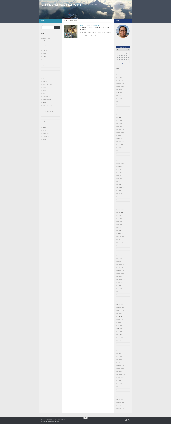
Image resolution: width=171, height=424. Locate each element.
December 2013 (120, 270)
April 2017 (119, 178)
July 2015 (119, 215)
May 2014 (119, 255)
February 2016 (120, 200)
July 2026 (119, 74)
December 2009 (120, 402)
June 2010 (119, 383)
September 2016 (121, 187)
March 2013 (119, 298)
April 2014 (119, 258)
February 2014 (120, 264)
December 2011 (120, 341)
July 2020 (119, 117)
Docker (44, 69)
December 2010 (120, 365)
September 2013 (121, 279)
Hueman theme (58, 421)
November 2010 (120, 368)
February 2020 (120, 129)
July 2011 (119, 353)
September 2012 (121, 316)
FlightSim (45, 81)
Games (44, 90)
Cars (43, 59)
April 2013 (119, 295)
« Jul (122, 63)
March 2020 (119, 126)
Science (44, 130)
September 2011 (121, 347)
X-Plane (44, 139)
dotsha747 (96, 25)
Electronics (45, 72)
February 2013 (120, 301)
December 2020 (120, 108)
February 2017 (120, 184)
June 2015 (119, 218)
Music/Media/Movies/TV (48, 111)
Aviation (44, 56)
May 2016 (119, 193)
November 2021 (120, 86)
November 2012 (120, 310)
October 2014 (120, 239)
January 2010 (120, 399)
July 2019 (119, 135)
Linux (44, 108)
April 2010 (119, 390)
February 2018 (120, 154)
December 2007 (120, 408)
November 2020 (120, 111)
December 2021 (120, 83)
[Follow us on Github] (129, 420)
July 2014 (119, 249)
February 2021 (120, 105)
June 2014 (119, 252)
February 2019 (120, 141)
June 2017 (119, 172)
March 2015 (119, 227)
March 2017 (119, 181)
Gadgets (44, 87)
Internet (44, 102)
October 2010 (120, 371)
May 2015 (119, 221)
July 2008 (119, 405)
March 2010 (119, 393)
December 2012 (120, 307)
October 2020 (120, 114)
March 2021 (119, 101)
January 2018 (120, 157)
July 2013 (119, 285)
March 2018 (119, 151)
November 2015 (120, 209)
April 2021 (119, 98)
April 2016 (119, 196)
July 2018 (119, 147)
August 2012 (120, 319)
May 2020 (119, 123)
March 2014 (119, 261)
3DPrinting (81, 25)
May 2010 (119, 386)
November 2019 (120, 132)
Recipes (44, 127)
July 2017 (119, 169)
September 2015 (121, 212)
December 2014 (120, 236)
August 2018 (120, 144)
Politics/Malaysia (46, 118)
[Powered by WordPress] (46, 421)
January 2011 (120, 362)
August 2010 (120, 377)
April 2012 (119, 331)
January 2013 (120, 304)
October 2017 (120, 166)
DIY (43, 65)
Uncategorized (46, 136)
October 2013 (120, 276)
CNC (43, 62)
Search (42, 25)
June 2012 (119, 325)
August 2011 (120, 350)
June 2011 (119, 356)
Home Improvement (47, 99)
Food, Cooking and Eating (48, 84)
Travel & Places (46, 133)
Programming (45, 121)
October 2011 (120, 344)
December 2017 (120, 160)
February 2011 (120, 359)
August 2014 (120, 246)
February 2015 (120, 230)
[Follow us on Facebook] (126, 420)
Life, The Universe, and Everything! (61, 4)
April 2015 (119, 224)
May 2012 (119, 328)
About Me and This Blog (46, 38)
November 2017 (120, 163)
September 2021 (121, 89)
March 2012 (119, 334)
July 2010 (119, 380)
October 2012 (120, 313)
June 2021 (119, 92)
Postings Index (44, 40)
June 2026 (119, 77)
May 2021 (119, 95)
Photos (44, 115)
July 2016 (119, 190)
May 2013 (119, 291)
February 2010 (120, 396)
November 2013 (120, 273)
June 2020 (119, 120)
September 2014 (121, 242)
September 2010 (121, 374)
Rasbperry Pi (45, 124)
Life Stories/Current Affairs (48, 105)
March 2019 (119, 138)
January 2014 (120, 267)
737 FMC (44, 53)
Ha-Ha (44, 93)
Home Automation (46, 96)
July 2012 (119, 322)
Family (44, 78)
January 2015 (120, 233)
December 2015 (120, 206)
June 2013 (119, 288)
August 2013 (120, 282)
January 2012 (120, 337)
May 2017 (119, 175)
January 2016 (120, 203)
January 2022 (120, 80)
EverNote (45, 75)
